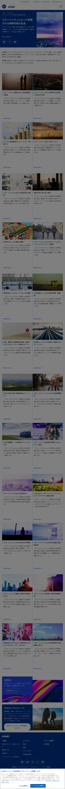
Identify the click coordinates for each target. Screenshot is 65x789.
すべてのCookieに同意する (38, 785)
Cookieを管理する (23, 785)
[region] (32, 779)
